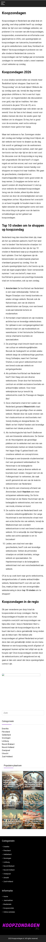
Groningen (6, 738)
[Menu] (3, 3)
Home (5, 896)
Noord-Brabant (8, 744)
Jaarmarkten (8, 900)
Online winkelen (9, 912)
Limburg (5, 741)
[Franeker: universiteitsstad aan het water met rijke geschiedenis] (12, 791)
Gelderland (6, 735)
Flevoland (6, 732)
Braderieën (7, 904)
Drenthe (5, 728)
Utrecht (5, 753)
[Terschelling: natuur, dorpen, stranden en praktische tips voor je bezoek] (33, 811)
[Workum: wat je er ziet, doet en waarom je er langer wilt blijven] (12, 811)
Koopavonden (8, 908)
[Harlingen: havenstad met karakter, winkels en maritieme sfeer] (33, 772)
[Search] (42, 3)
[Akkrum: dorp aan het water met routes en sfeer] (33, 791)
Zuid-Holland (7, 756)
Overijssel (6, 750)
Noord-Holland (8, 747)
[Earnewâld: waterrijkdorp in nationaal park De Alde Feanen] (12, 772)
